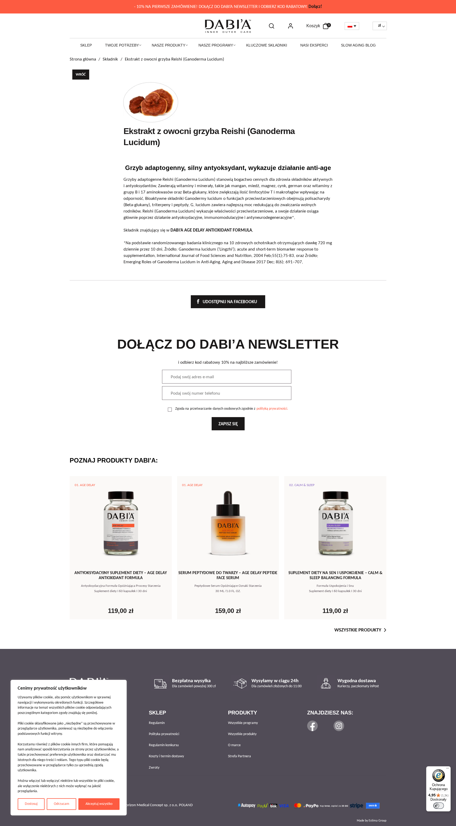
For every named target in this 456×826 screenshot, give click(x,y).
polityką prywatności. (272, 409)
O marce (234, 745)
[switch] (438, 805)
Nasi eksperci (314, 45)
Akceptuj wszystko (99, 804)
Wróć (81, 75)
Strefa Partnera (239, 756)
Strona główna (83, 59)
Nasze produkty (168, 45)
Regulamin (157, 723)
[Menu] (447, 769)
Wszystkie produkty (357, 630)
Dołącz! (315, 6)
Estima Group (377, 820)
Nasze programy (215, 45)
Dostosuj (31, 804)
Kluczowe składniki (266, 45)
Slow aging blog (358, 45)
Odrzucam (61, 804)
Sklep (86, 45)
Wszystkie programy (243, 723)
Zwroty (154, 768)
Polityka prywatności (164, 734)
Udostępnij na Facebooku (229, 302)
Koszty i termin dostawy (166, 756)
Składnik (110, 59)
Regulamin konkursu (164, 745)
